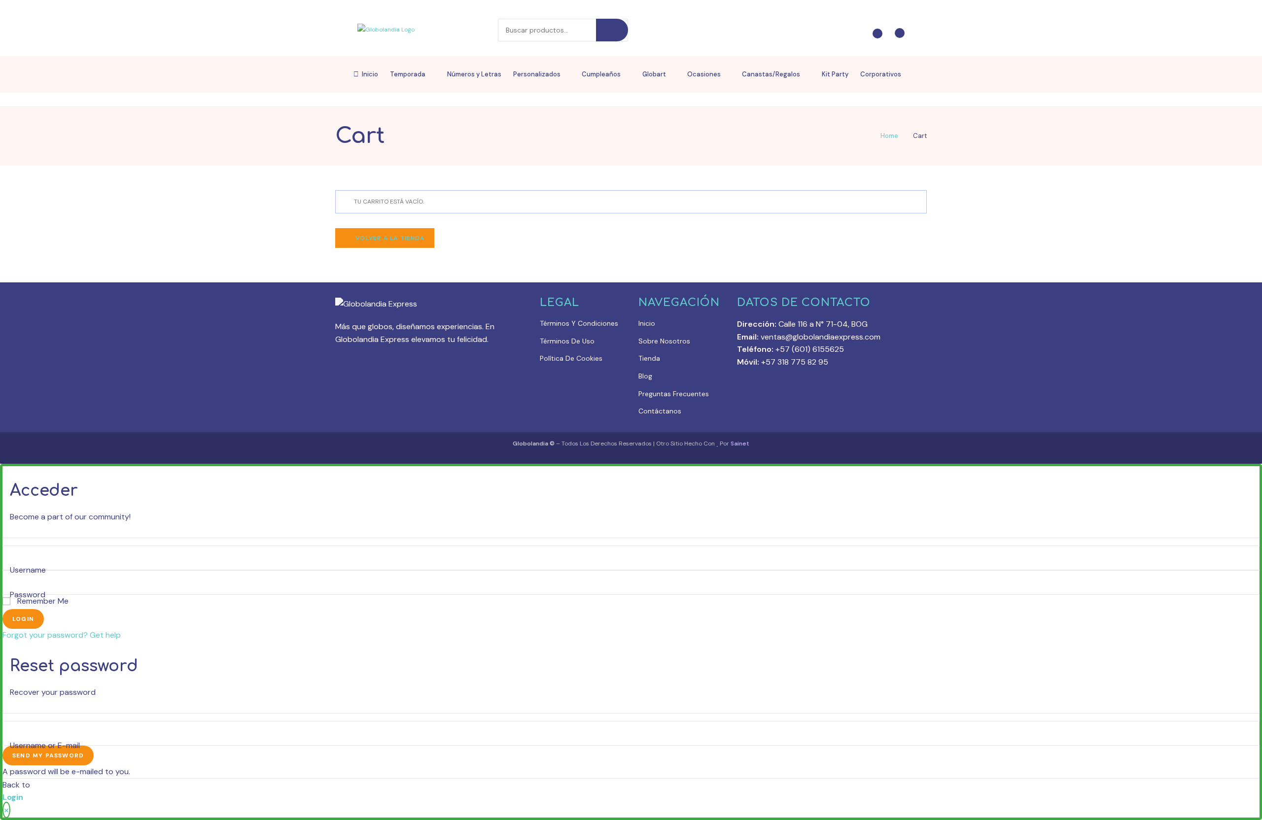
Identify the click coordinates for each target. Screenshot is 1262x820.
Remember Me (42, 601)
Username (28, 570)
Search (612, 30)
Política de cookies (571, 358)
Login (23, 619)
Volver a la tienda (388, 238)
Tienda (649, 358)
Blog (645, 376)
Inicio (646, 323)
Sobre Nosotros (664, 341)
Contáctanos (659, 411)
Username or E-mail (45, 745)
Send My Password (48, 755)
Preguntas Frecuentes (673, 393)
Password (27, 595)
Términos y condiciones (579, 323)
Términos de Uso (567, 341)
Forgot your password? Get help (61, 635)
